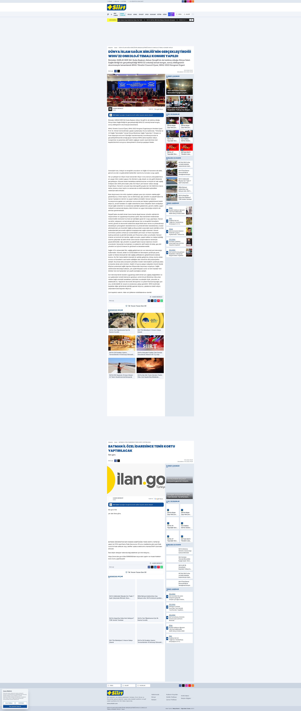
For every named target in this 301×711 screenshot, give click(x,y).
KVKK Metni (185, 696)
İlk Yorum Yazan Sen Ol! (137, 306)
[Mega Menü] (108, 14)
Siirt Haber (116, 14)
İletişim (123, 1)
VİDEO (180, 14)
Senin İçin (171, 14)
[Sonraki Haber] (192, 20)
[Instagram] (188, 1)
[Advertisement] (150, 34)
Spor (146, 14)
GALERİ (188, 14)
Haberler (110, 47)
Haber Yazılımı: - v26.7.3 (180, 708)
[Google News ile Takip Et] (159, 109)
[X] (185, 1)
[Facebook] (183, 1)
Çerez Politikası (171, 699)
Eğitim (159, 14)
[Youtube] (190, 1)
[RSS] (193, 1)
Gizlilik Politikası (171, 697)
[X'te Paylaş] (118, 71)
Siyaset (141, 14)
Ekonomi (153, 14)
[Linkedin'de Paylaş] (155, 300)
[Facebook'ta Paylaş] (115, 71)
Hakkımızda (155, 694)
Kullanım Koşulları (172, 694)
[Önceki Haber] (190, 20)
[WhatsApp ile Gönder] (161, 300)
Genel (135, 14)
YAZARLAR (142, 685)
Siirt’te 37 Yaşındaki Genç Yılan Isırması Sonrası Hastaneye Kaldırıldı (141, 20)
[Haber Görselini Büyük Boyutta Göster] (136, 90)
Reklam (117, 1)
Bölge (130, 14)
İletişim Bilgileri (186, 698)
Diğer (164, 14)
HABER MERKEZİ (118, 109)
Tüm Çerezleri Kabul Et (15, 706)
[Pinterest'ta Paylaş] (158, 300)
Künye (110, 1)
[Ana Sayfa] (111, 14)
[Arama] (193, 14)
